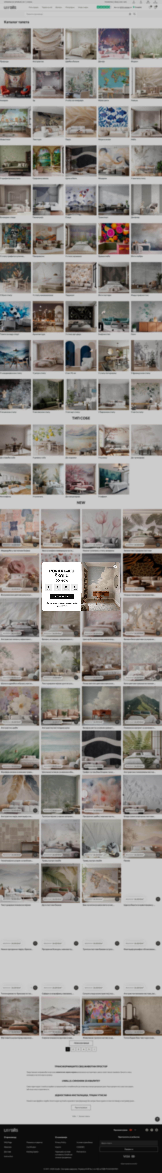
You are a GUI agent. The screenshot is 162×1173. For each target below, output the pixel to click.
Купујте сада (61, 596)
